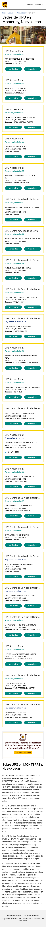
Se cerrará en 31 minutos (15, 438)
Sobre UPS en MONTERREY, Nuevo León (22, 766)
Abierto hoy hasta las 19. (14, 83)
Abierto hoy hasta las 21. (14, 234)
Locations (11, 13)
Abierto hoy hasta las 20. (14, 142)
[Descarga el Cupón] (23, 758)
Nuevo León (21, 13)
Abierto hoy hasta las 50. (14, 530)
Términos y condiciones (31, 915)
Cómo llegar (32, 69)
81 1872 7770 (13, 452)
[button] (35, 4)
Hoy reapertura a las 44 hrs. (16, 591)
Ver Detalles (13, 69)
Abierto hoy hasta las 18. (14, 54)
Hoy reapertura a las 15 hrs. (16, 322)
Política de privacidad (14, 915)
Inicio (4, 13)
